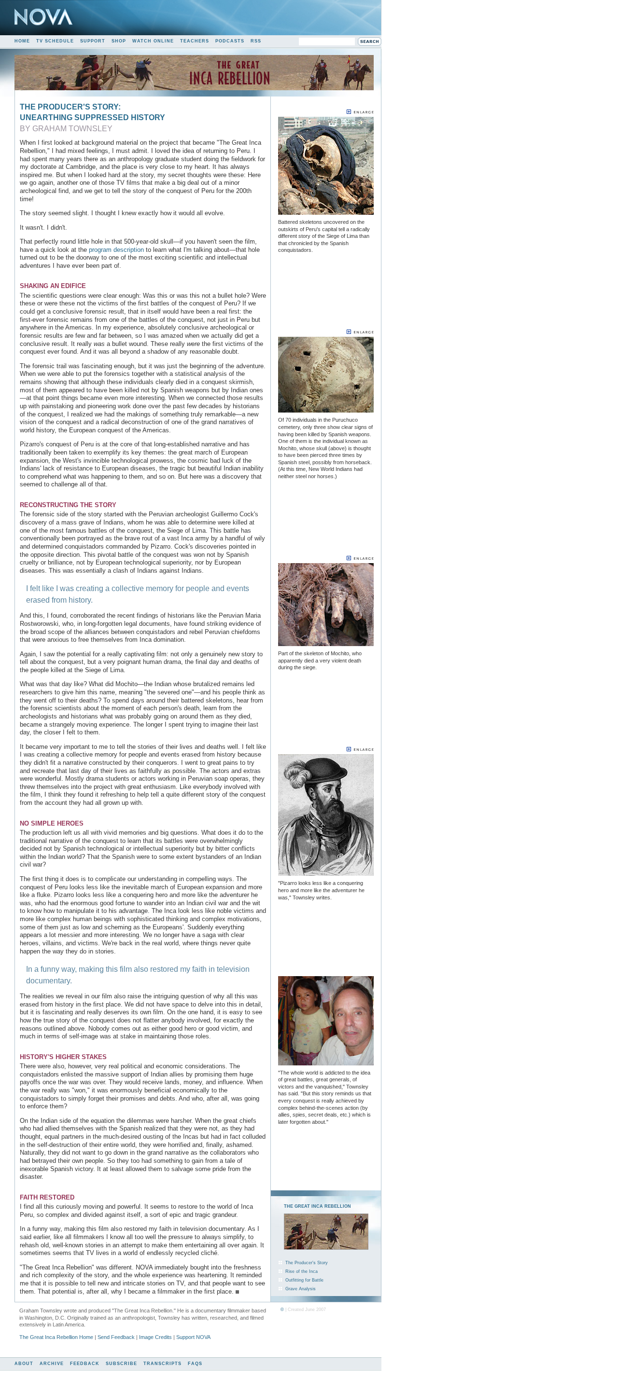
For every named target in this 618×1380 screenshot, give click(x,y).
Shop (119, 41)
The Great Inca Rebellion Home (56, 1337)
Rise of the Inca (301, 1271)
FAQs (195, 1363)
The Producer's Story (306, 1262)
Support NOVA (193, 1337)
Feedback (84, 1363)
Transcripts (162, 1363)
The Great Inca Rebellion (317, 1206)
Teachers (194, 41)
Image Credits (155, 1337)
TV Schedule (55, 41)
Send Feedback (116, 1337)
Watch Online (153, 41)
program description (116, 249)
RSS (256, 41)
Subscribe (121, 1363)
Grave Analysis (300, 1288)
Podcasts (229, 41)
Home (22, 41)
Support (92, 41)
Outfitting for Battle (304, 1280)
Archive (52, 1363)
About (23, 1363)
